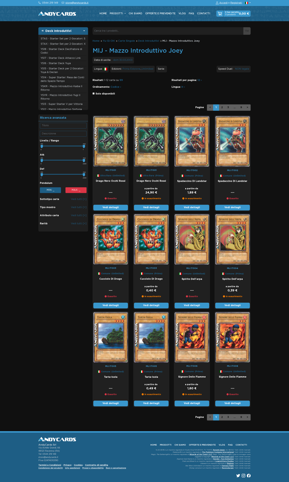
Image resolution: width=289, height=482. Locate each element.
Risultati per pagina (184, 80)
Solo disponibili (105, 94)
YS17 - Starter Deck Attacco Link (61, 58)
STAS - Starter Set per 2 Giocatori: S (63, 39)
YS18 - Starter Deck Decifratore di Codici (61, 51)
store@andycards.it (77, 3)
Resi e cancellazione (116, 468)
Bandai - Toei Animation (223, 459)
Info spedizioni (72, 468)
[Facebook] (249, 475)
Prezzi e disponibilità (93, 468)
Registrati (236, 3)
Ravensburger (228, 468)
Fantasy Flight (228, 466)
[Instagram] (243, 475)
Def (42, 169)
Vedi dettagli (111, 207)
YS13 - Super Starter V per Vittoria (61, 104)
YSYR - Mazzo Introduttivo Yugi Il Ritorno (60, 97)
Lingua (176, 87)
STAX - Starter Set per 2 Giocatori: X (63, 44)
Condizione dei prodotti (50, 468)
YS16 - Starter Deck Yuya (56, 63)
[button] (248, 3)
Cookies (78, 465)
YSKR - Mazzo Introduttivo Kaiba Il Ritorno (61, 88)
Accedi (223, 3)
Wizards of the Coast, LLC (201, 454)
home (103, 13)
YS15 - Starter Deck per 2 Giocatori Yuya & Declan (62, 70)
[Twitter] (238, 475)
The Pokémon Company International (218, 452)
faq (191, 13)
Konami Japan (219, 450)
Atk (42, 155)
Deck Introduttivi (58, 31)
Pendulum (46, 183)
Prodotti (117, 13)
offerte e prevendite (160, 13)
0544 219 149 (50, 3)
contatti (203, 13)
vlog (182, 13)
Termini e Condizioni (49, 465)
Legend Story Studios (224, 461)
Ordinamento (101, 87)
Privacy (67, 465)
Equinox (230, 463)
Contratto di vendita (96, 465)
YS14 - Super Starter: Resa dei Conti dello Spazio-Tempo (62, 79)
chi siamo (135, 13)
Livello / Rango (49, 141)
